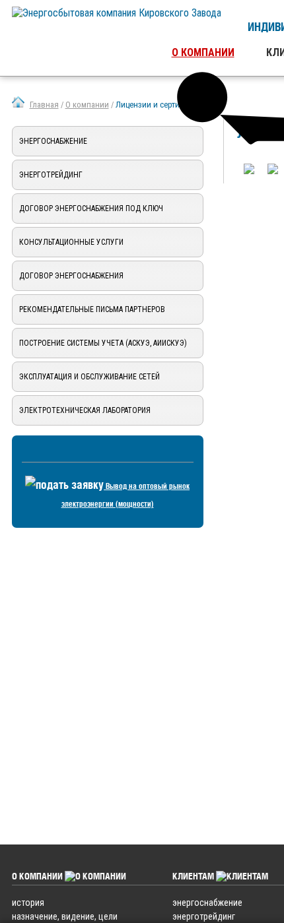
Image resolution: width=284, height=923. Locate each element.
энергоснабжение (207, 902)
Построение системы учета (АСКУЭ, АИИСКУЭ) (103, 343)
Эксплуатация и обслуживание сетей (89, 376)
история (28, 902)
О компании (203, 52)
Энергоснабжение (53, 141)
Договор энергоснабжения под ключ (91, 208)
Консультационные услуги (71, 242)
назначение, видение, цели (65, 916)
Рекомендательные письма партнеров (92, 309)
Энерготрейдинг (51, 174)
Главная (44, 105)
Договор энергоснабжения (71, 275)
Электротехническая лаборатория (85, 410)
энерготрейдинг (203, 916)
